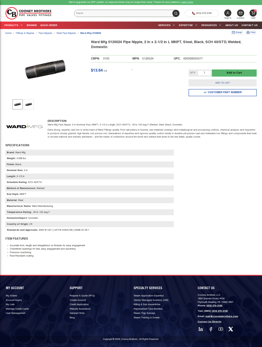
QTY (192, 73)
